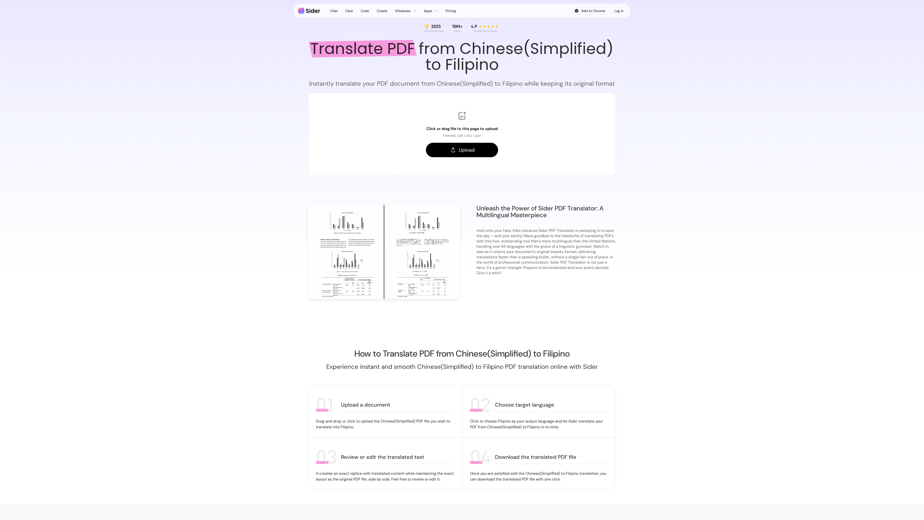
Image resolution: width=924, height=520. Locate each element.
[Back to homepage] (309, 10)
